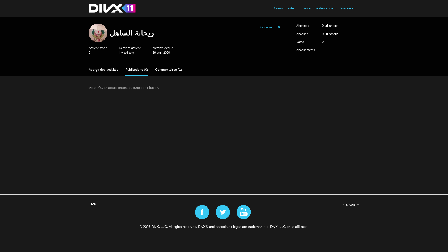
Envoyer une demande (316, 8)
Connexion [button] (347, 8)
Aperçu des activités (103, 69)
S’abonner (265, 27)
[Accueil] (112, 8)
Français (349, 204)
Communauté (284, 8)
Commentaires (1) (168, 69)
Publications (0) (136, 69)
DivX (92, 204)
